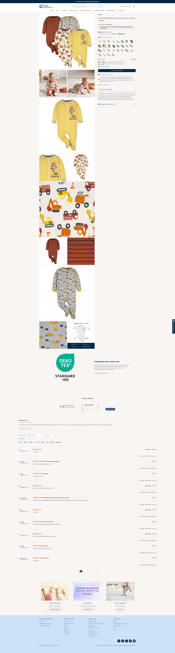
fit (34, 442)
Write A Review (110, 409)
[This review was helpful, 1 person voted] (152, 552)
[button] (173, 326)
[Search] (102, 6)
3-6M (117, 62)
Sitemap (115, 645)
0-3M (113, 62)
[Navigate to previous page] (77, 571)
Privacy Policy (99, 645)
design (30, 442)
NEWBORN (107, 62)
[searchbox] (23, 435)
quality (20, 442)
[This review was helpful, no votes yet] (152, 456)
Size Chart (133, 59)
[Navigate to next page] (97, 571)
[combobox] (87, 6)
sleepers (52, 442)
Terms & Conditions (108, 645)
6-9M (121, 62)
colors (38, 442)
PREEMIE (101, 62)
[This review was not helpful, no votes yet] (155, 456)
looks (47, 442)
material (25, 442)
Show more (58, 442)
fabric (42, 442)
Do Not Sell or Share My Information (127, 645)
